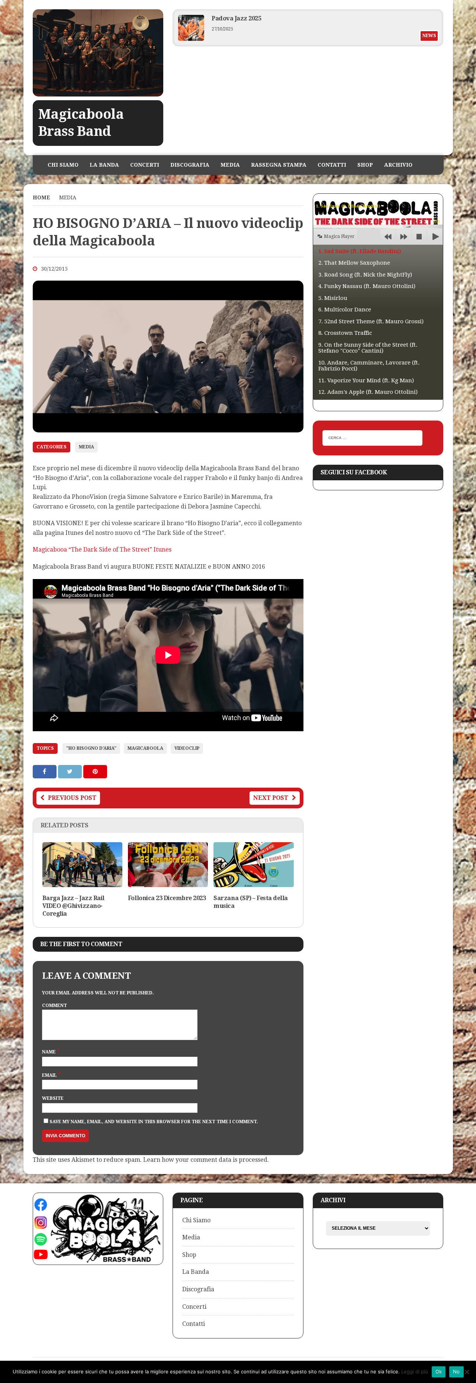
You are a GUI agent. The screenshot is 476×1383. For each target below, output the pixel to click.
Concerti (144, 165)
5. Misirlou (332, 298)
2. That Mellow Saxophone (354, 262)
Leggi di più (414, 1371)
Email (50, 1075)
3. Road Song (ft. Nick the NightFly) (365, 274)
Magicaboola (145, 748)
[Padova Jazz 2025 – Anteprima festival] (191, 38)
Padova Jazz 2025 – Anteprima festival (266, 18)
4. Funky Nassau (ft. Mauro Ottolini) (366, 286)
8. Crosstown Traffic (345, 333)
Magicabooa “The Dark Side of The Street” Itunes (102, 549)
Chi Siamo (63, 165)
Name (49, 1052)
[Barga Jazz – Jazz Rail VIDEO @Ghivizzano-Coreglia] (82, 882)
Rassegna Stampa (278, 165)
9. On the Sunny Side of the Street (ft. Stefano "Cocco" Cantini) (367, 347)
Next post (270, 797)
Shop (365, 165)
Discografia (189, 165)
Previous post (72, 797)
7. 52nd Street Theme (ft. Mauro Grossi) (371, 321)
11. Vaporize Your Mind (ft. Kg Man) (366, 380)
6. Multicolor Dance (344, 309)
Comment (54, 1005)
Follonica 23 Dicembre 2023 (167, 898)
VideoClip (186, 748)
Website (53, 1098)
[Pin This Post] (95, 771)
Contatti (332, 165)
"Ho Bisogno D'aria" (91, 748)
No (456, 1371)
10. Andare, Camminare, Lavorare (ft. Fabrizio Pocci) (368, 365)
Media (230, 165)
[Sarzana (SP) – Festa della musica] (253, 882)
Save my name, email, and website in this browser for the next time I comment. (153, 1121)
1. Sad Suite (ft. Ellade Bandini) (359, 251)
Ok (438, 1371)
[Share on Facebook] (45, 771)
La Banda (104, 165)
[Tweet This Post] (70, 771)
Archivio (398, 165)
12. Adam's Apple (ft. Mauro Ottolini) (368, 392)
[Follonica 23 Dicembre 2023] (168, 882)
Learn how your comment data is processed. (206, 1159)
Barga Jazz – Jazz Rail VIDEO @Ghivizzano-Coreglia (73, 906)
